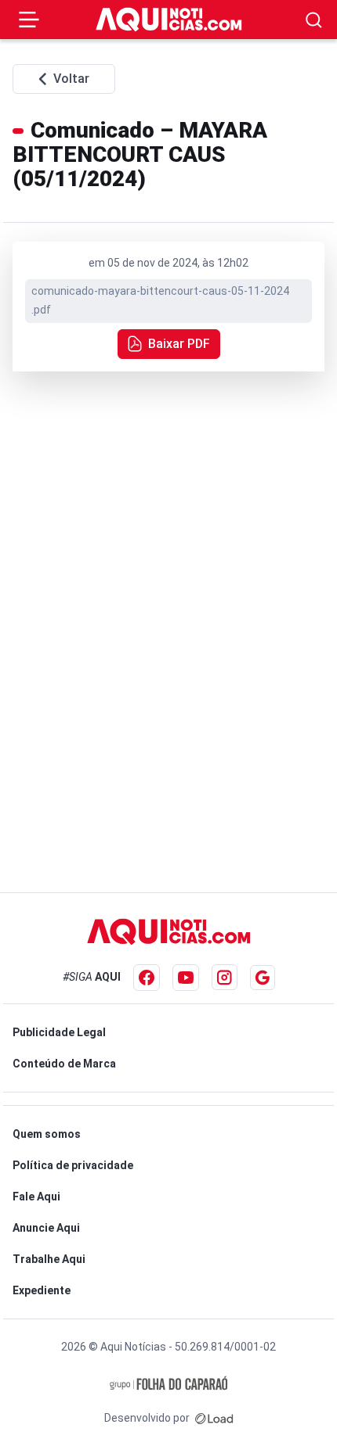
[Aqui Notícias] (169, 19)
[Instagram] (224, 977)
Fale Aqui (36, 1196)
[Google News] (262, 977)
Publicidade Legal (59, 1032)
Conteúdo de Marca (64, 1063)
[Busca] (313, 19)
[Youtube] (185, 977)
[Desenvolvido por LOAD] (214, 1418)
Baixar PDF (179, 343)
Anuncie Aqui (46, 1228)
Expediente (42, 1290)
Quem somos (47, 1134)
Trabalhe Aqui (49, 1259)
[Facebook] (146, 977)
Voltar (71, 78)
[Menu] (29, 19)
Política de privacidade (73, 1165)
